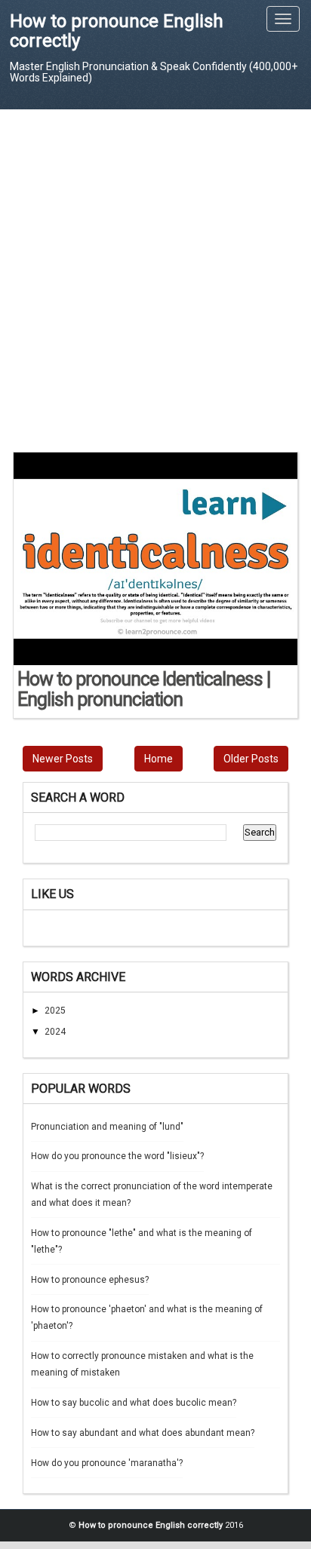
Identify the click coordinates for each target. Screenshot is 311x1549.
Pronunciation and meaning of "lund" (107, 1126)
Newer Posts (62, 759)
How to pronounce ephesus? (90, 1279)
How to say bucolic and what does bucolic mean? (133, 1402)
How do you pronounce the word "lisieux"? (117, 1156)
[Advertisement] (155, 279)
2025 (55, 1010)
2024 (55, 1031)
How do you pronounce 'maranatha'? (107, 1463)
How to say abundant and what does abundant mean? (142, 1433)
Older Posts (251, 759)
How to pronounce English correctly (116, 31)
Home (158, 759)
